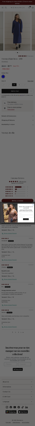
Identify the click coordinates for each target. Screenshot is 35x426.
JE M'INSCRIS (25, 219)
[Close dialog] (33, 204)
